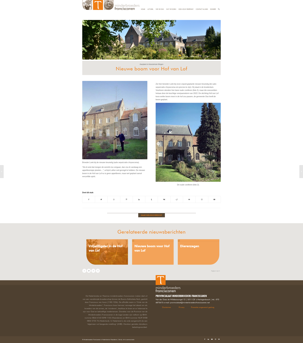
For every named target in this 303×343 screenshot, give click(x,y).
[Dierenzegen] (198, 252)
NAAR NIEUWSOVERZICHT (151, 215)
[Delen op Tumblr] (151, 199)
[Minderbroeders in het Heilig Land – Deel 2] (2, 171)
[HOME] (143, 1)
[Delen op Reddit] (176, 199)
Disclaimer (166, 307)
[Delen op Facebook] (88, 199)
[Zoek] (219, 1)
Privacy (181, 307)
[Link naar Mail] (219, 339)
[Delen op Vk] (164, 199)
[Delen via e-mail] (189, 199)
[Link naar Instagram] (202, 199)
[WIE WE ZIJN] (159, 1)
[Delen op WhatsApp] (114, 199)
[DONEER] (213, 1)
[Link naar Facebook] (205, 339)
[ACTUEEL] (150, 1)
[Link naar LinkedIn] (208, 339)
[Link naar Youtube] (214, 199)
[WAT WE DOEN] (171, 1)
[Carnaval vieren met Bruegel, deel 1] (301, 171)
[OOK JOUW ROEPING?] (186, 1)
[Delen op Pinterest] (126, 199)
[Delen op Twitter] (101, 199)
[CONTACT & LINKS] (202, 1)
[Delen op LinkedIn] (139, 199)
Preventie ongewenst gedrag (202, 307)
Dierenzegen (189, 246)
